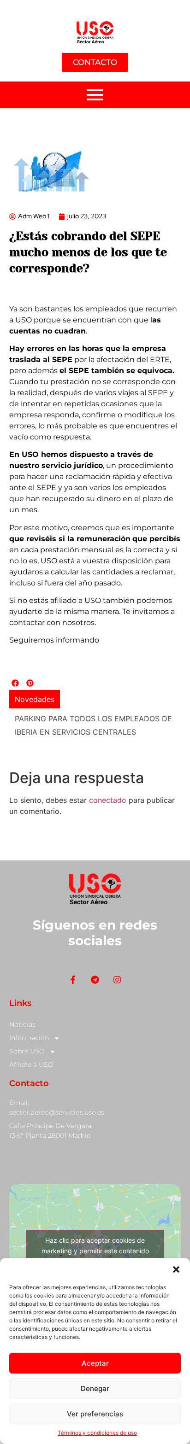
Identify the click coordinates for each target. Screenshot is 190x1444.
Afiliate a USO (31, 1064)
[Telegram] (95, 979)
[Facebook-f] (73, 979)
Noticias (22, 1024)
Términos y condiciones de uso (97, 1432)
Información (29, 1038)
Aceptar (95, 1363)
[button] (176, 1269)
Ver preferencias (95, 1413)
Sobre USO (27, 1051)
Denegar (95, 1388)
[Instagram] (117, 979)
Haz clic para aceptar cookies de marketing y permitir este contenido (95, 1245)
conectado (107, 800)
